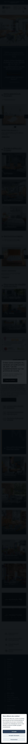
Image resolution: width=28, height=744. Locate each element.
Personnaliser (14, 739)
